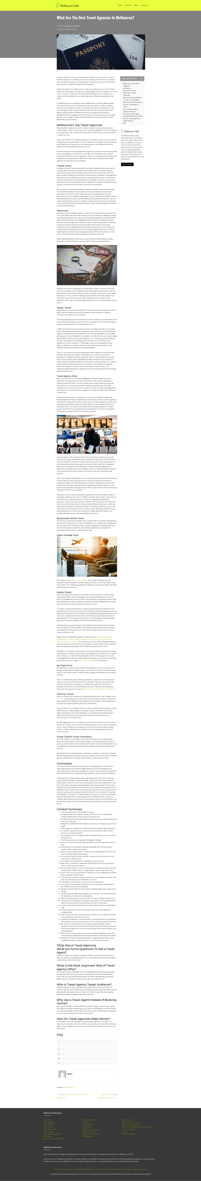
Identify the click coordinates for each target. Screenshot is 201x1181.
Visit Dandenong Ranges (52, 1134)
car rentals (61, 699)
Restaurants (85, 1169)
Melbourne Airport (89, 1120)
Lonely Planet (87, 1127)
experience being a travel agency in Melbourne (99, 689)
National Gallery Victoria (91, 1129)
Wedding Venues (118, 1169)
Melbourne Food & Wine (130, 1124)
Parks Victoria (48, 1127)
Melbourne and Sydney (79, 580)
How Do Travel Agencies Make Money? (83, 1018)
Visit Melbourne (49, 1124)
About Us (144, 1169)
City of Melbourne (49, 1122)
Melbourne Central (89, 1132)
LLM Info (81, 1174)
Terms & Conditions (92, 1174)
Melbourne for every (85, 660)
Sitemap (67, 1174)
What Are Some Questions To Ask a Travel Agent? (86, 950)
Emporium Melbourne (90, 1134)
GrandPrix (86, 1122)
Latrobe (124, 1132)
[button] (87, 1042)
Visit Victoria (47, 1120)
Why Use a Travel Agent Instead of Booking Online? (86, 1001)
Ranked (74, 1174)
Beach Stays (47, 1136)
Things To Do (106, 1169)
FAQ (124, 123)
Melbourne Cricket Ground (131, 1122)
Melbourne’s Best (60, 1169)
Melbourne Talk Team (72, 26)
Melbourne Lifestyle (133, 1169)
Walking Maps (48, 1132)
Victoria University (128, 1129)
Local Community (73, 1169)
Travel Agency (69, 1087)
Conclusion (127, 88)
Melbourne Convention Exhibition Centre (136, 1127)
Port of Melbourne (89, 1124)
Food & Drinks (96, 1169)
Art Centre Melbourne (129, 1134)
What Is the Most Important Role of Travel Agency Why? (86, 967)
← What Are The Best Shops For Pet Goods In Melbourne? (73, 1095)
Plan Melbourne (88, 1136)
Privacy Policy (105, 1174)
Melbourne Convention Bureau (54, 1139)
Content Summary (129, 90)
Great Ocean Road (49, 1129)
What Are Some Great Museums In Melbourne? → (107, 1095)
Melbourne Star (127, 1120)
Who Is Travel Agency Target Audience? (84, 984)
